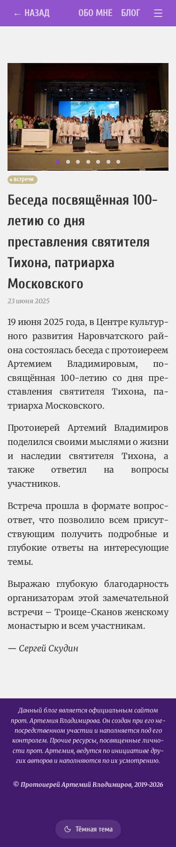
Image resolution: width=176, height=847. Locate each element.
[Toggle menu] (158, 13)
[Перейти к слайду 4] (88, 162)
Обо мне (95, 13)
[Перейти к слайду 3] (78, 162)
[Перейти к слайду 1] (58, 162)
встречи (24, 179)
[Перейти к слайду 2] (68, 162)
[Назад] (20, 117)
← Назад (31, 13)
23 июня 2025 (29, 301)
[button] (88, 117)
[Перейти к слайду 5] (98, 162)
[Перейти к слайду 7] (118, 162)
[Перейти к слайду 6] (108, 162)
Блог (130, 13)
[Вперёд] (155, 117)
